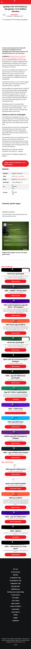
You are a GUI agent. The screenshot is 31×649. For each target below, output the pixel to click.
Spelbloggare (14, 14)
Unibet (15, 615)
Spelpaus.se (16, 278)
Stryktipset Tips (15, 578)
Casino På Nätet (15, 606)
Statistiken (14, 58)
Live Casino (15, 600)
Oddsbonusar (15, 589)
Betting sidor (15, 586)
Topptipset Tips (15, 583)
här (23, 330)
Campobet (15, 620)
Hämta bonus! (15, 281)
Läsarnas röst (6, 58)
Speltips (15, 575)
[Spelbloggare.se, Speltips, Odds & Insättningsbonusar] (15, 2)
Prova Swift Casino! (15, 488)
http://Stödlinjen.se (11, 312)
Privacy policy (15, 572)
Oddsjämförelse (14, 56)
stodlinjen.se (19, 328)
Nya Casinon (15, 603)
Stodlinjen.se (11, 278)
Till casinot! (15, 537)
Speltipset (22, 56)
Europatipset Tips (15, 580)
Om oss (15, 569)
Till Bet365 (15, 399)
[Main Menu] (1, 2)
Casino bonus (15, 595)
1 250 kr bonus (21, 179)
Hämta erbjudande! (15, 521)
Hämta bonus (15, 350)
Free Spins (15, 598)
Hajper (15, 618)
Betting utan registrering (15, 592)
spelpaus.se (23, 328)
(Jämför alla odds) (19, 176)
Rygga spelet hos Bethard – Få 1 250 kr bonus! (15, 163)
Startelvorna (21, 58)
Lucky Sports (15, 612)
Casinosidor (15, 609)
